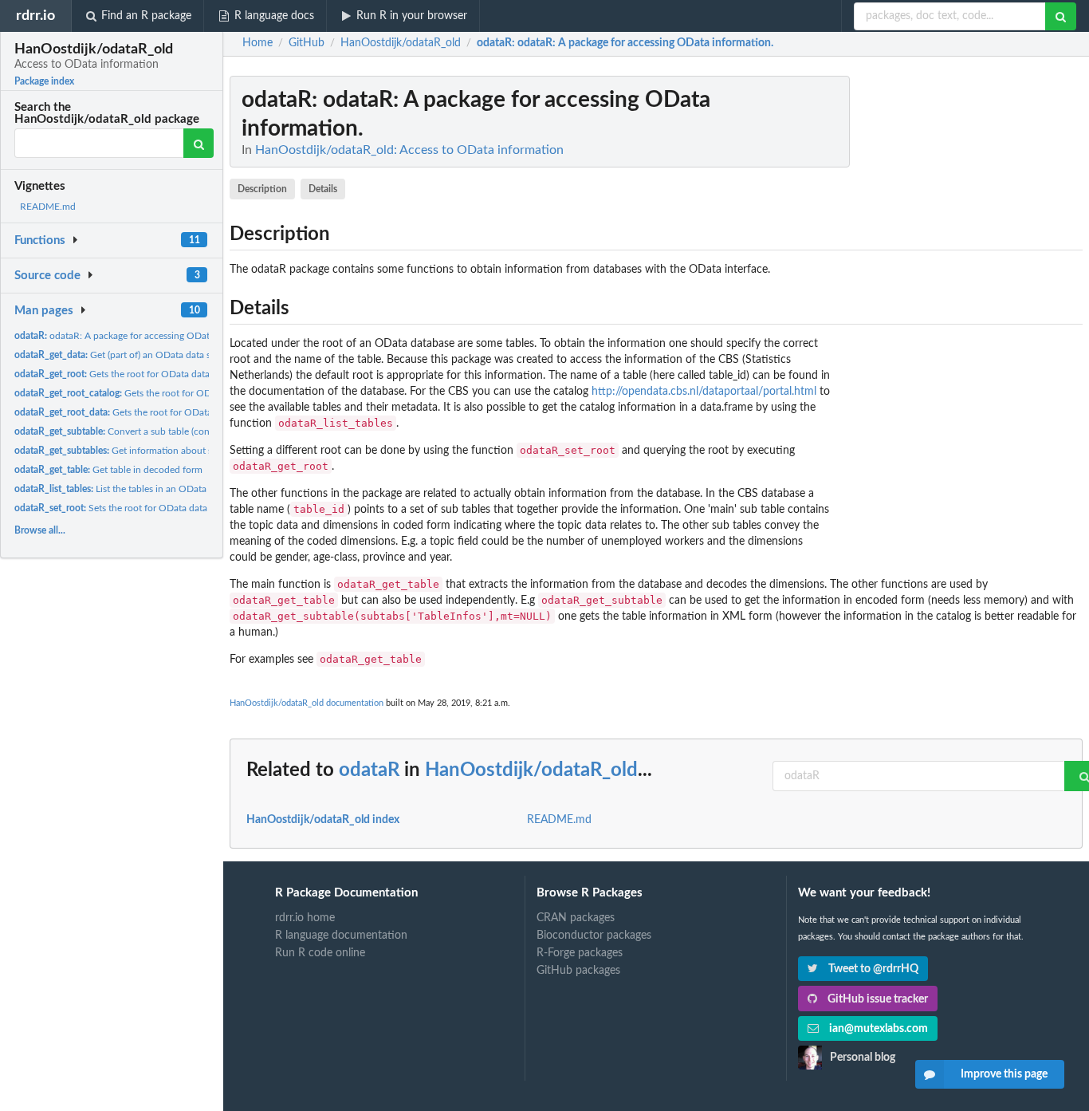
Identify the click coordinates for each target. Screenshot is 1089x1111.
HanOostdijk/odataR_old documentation (306, 703)
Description (262, 189)
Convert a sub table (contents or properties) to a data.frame (184, 431)
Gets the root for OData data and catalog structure (157, 374)
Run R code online (320, 953)
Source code (47, 276)
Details (323, 189)
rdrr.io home (305, 918)
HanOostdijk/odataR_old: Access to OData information (409, 150)
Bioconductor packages (594, 935)
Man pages (43, 311)
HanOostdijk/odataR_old (531, 770)
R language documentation (341, 935)
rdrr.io (35, 15)
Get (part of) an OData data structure (129, 355)
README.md (48, 206)
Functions (39, 240)
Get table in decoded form (108, 470)
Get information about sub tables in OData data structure (183, 450)
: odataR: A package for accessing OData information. (625, 43)
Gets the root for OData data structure (143, 412)
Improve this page (1004, 1074)
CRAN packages (576, 918)
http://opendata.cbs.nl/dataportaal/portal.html (704, 391)
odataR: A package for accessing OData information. (141, 336)
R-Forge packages (580, 953)
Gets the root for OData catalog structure (155, 393)
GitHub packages (578, 970)
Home (257, 43)
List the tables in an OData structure (130, 489)
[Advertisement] (963, 315)
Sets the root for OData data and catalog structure (156, 508)
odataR (369, 770)
